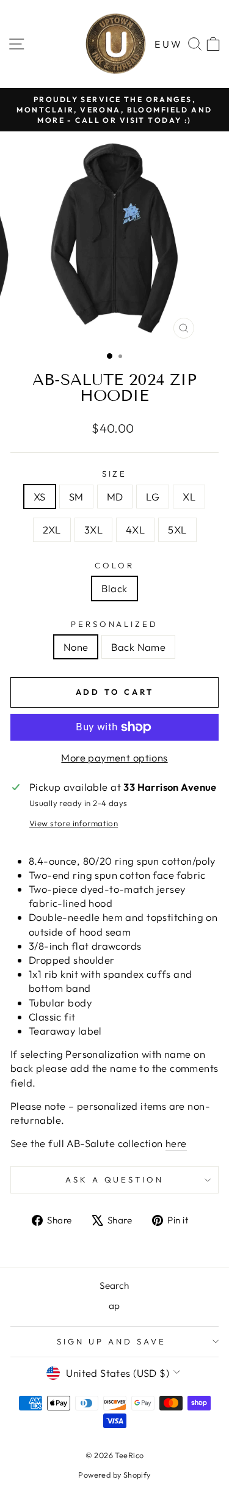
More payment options (114, 757)
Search (114, 1285)
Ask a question (114, 1179)
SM (76, 496)
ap (114, 1305)
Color (114, 565)
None (76, 646)
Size (115, 474)
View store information (73, 823)
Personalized (115, 624)
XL (189, 496)
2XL (52, 529)
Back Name (138, 646)
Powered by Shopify (114, 1475)
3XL (93, 529)
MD (115, 496)
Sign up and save (111, 1341)
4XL (135, 529)
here (176, 1143)
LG (152, 496)
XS (40, 496)
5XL (177, 529)
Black (114, 588)
